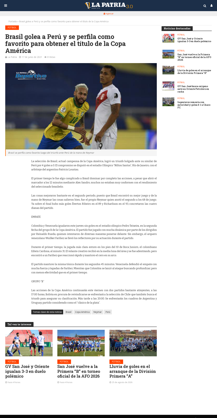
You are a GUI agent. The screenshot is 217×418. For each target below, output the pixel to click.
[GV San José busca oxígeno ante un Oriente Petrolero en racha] (168, 86)
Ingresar (109, 13)
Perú (107, 311)
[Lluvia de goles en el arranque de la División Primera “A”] (133, 343)
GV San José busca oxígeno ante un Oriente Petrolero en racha (193, 89)
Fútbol (12, 27)
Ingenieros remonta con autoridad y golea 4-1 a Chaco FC (193, 105)
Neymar (97, 311)
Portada (12, 21)
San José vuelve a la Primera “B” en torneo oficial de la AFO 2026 (78, 371)
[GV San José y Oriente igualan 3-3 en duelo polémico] (29, 343)
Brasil (68, 311)
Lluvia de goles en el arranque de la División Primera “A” (132, 371)
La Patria (12, 56)
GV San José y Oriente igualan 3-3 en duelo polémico (27, 371)
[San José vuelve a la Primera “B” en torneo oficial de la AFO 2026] (81, 343)
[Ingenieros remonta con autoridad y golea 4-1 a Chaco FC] (168, 101)
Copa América (82, 311)
